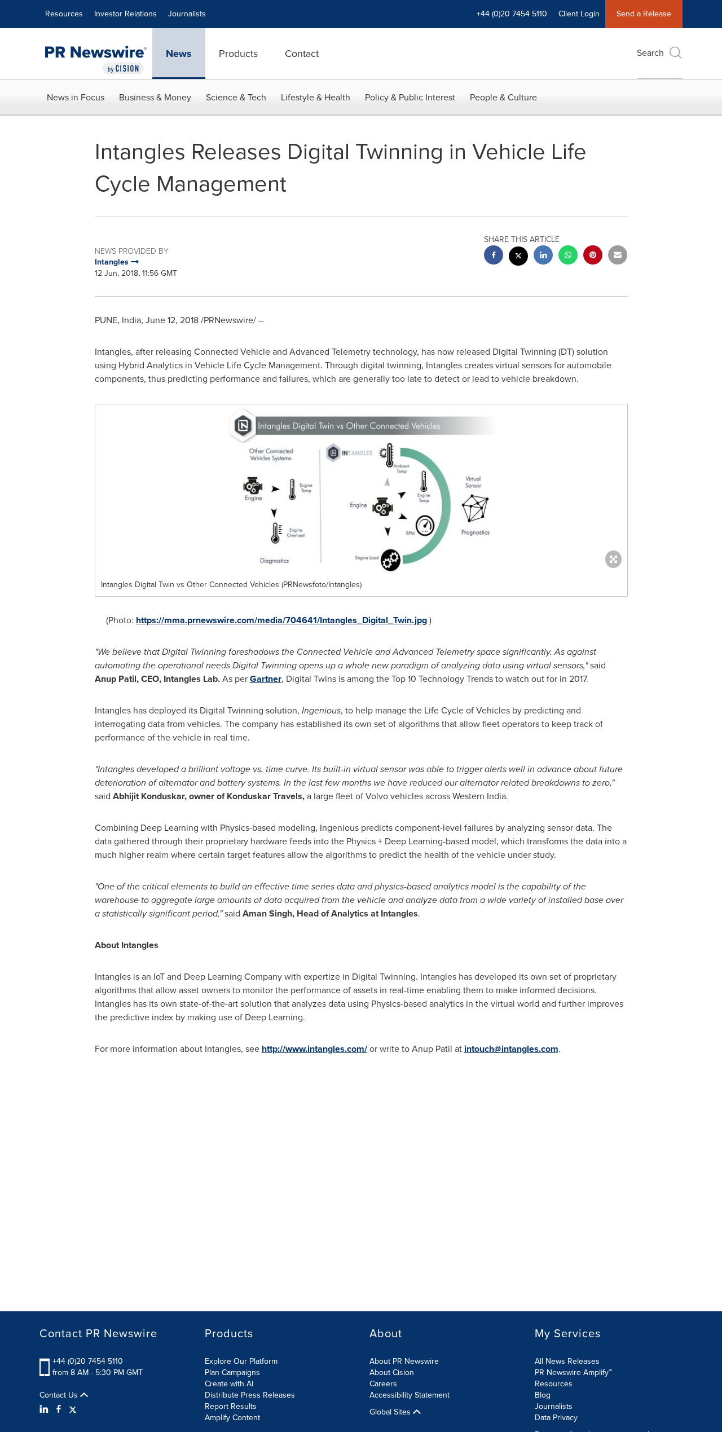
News (179, 53)
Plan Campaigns (232, 1372)
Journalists (187, 14)
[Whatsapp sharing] (568, 256)
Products (238, 53)
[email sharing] (617, 256)
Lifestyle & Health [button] (315, 97)
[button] (361, 489)
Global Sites (391, 1412)
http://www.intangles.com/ (314, 1048)
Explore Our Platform (241, 1361)
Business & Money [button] (155, 97)
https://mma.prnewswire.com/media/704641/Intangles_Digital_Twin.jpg (281, 620)
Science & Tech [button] (236, 97)
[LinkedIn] (45, 1409)
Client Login (579, 14)
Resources (64, 14)
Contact (302, 53)
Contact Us (59, 1395)
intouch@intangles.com (511, 1048)
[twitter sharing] (518, 257)
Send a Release (644, 14)
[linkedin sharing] (543, 256)
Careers (383, 1384)
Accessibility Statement (409, 1395)
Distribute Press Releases (250, 1395)
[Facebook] (59, 1409)
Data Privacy (556, 1418)
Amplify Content (232, 1418)
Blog (543, 1395)
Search (650, 52)
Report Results (231, 1406)
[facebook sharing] (493, 256)
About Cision (391, 1372)
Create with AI (229, 1384)
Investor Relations (125, 14)
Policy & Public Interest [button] (410, 97)
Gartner (265, 678)
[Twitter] (73, 1409)
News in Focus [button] (75, 97)
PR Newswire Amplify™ (573, 1372)
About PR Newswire (404, 1361)
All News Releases (567, 1361)
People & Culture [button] (503, 97)
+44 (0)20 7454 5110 (87, 1361)
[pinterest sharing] (592, 256)
